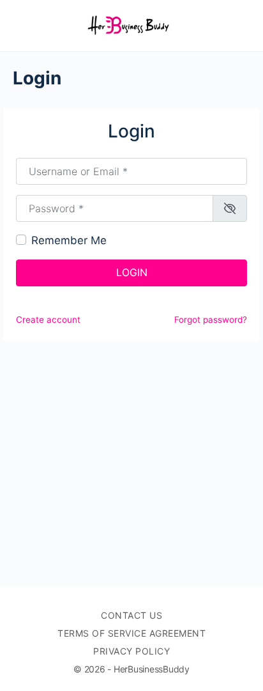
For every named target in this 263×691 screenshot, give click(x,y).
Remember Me (69, 240)
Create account (48, 319)
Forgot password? (210, 319)
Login (131, 272)
